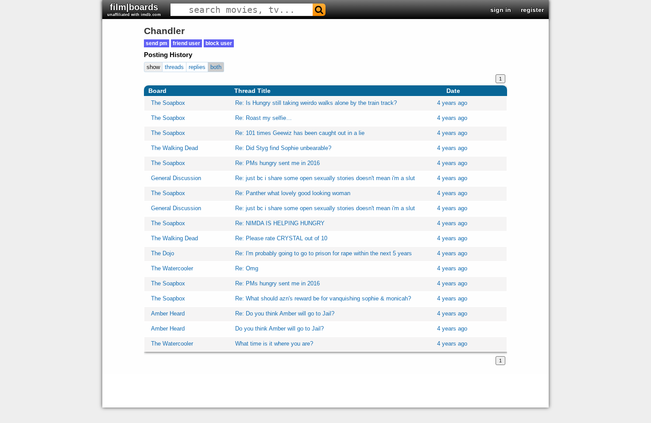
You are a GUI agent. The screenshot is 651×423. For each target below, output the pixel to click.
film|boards (134, 9)
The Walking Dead (174, 148)
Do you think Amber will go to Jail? (279, 328)
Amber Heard (168, 313)
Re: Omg (246, 268)
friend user (186, 43)
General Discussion (176, 178)
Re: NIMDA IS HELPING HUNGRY (280, 223)
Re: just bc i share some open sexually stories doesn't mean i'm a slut (325, 178)
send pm (156, 43)
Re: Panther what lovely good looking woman (292, 193)
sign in (500, 9)
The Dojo (162, 253)
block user (218, 43)
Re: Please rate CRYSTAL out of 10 (281, 238)
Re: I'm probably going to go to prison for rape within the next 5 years (323, 253)
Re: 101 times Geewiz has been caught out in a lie (299, 133)
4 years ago (452, 103)
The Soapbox (168, 103)
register (532, 9)
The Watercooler (172, 268)
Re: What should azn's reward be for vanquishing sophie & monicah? (323, 298)
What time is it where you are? (274, 343)
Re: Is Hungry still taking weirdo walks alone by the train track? (316, 103)
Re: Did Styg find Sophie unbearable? (283, 148)
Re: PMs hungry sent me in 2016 (277, 163)
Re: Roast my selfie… (263, 118)
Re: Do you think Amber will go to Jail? (284, 313)
